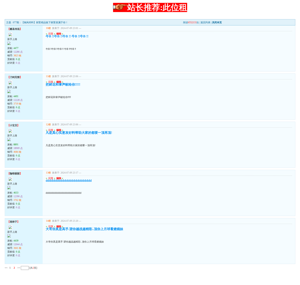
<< (6, 267)
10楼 (48, 28)
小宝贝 (13, 125)
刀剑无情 (15, 77)
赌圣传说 (15, 29)
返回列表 (205, 22)
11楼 (48, 76)
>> (18, 267)
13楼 (48, 172)
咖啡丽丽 (15, 173)
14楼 (48, 220)
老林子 (13, 221)
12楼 (48, 124)
